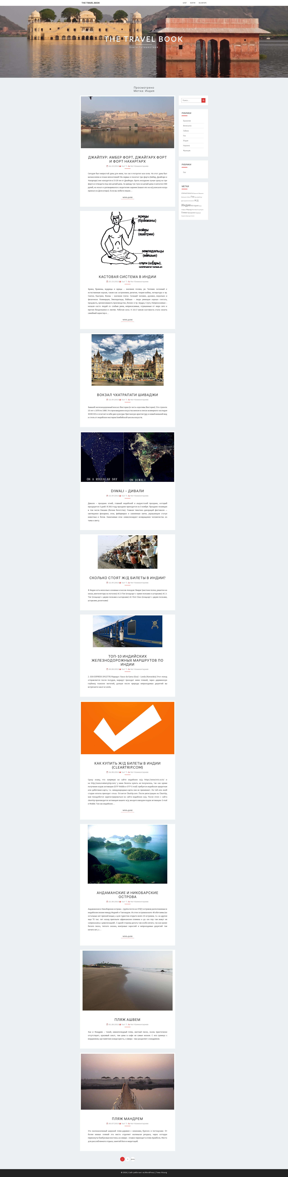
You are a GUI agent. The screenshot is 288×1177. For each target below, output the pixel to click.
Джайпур (199, 197)
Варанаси (201, 193)
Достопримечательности (187, 201)
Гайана (186, 131)
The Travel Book (91, 2)
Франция (186, 150)
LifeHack (184, 193)
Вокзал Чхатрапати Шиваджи (127, 395)
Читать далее (128, 197)
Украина (186, 145)
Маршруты (190, 209)
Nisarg (164, 1172)
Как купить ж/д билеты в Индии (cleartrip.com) (127, 765)
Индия (185, 140)
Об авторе (202, 3)
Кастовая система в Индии (127, 277)
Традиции (198, 213)
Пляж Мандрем (127, 1119)
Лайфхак (183, 209)
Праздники (191, 213)
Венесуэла (187, 126)
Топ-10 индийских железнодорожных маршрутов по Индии (127, 660)
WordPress (149, 1172)
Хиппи (192, 216)
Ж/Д (196, 200)
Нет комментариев (139, 166)
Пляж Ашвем (128, 1019)
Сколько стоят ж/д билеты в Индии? (127, 578)
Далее (133, 1159)
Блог (185, 3)
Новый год (197, 209)
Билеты (190, 193)
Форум (192, 3)
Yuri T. (124, 166)
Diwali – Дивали (127, 491)
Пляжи (184, 212)
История (195, 205)
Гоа (184, 135)
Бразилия (187, 121)
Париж (201, 209)
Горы (195, 197)
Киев (200, 206)
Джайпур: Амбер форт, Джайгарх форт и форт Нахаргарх (127, 159)
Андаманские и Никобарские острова (127, 895)
